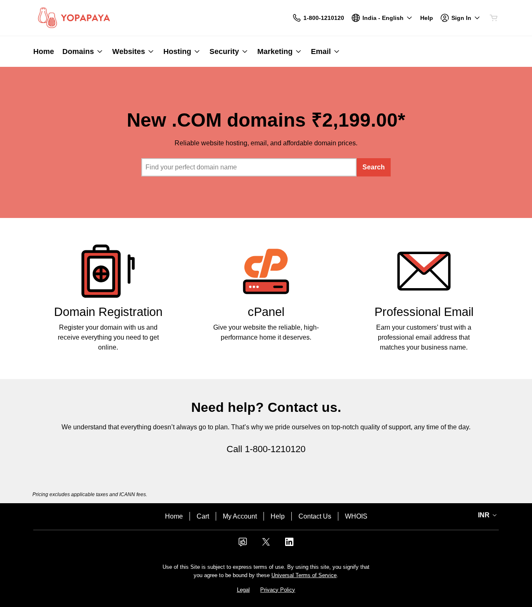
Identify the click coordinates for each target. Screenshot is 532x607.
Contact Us (314, 516)
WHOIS (356, 516)
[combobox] (249, 167)
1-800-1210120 (275, 449)
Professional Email (423, 311)
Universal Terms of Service (304, 575)
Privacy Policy (277, 590)
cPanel (266, 311)
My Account (240, 516)
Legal (243, 590)
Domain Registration (108, 311)
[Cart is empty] (494, 17)
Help (278, 516)
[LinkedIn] (289, 544)
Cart (203, 516)
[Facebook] (243, 544)
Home (174, 516)
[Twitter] (266, 544)
